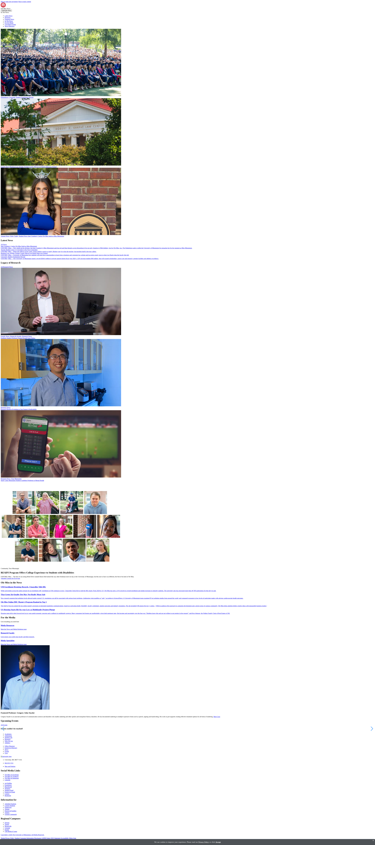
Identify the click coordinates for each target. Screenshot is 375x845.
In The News (9, 21)
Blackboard (8, 787)
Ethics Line (72, 838)
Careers (7, 794)
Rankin (7, 830)
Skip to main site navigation (9, 1)
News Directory (10, 26)
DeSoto (7, 823)
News (6, 749)
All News (4, 244)
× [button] (373, 840)
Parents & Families (10, 811)
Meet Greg (216, 716)
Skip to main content (24, 1)
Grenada (7, 828)
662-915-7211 (9, 763)
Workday (7, 788)
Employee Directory (11, 748)
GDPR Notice (46, 838)
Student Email (9, 790)
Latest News (8, 16)
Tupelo (7, 824)
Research (7, 17)
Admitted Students (10, 804)
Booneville (8, 826)
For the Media (9, 23)
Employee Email (10, 792)
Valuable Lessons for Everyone (10, 578)
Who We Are (9, 741)
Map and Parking (10, 766)
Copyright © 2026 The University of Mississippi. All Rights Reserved (22, 835)
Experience (8, 785)
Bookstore (8, 795)
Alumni (7, 809)
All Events (4, 725)
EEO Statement (55, 838)
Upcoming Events (10, 24)
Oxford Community (11, 814)
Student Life (8, 737)
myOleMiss (8, 783)
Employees (8, 807)
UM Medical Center (11, 831)
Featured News (9, 19)
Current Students (10, 805)
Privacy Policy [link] (203, 842)
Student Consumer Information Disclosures (28, 838)
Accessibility (65, 838)
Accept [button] (218, 842)
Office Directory (10, 746)
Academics (8, 734)
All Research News (7, 267)
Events (7, 751)
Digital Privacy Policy (7, 838)
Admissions (8, 736)
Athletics (7, 743)
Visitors (7, 812)
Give (6, 753)
